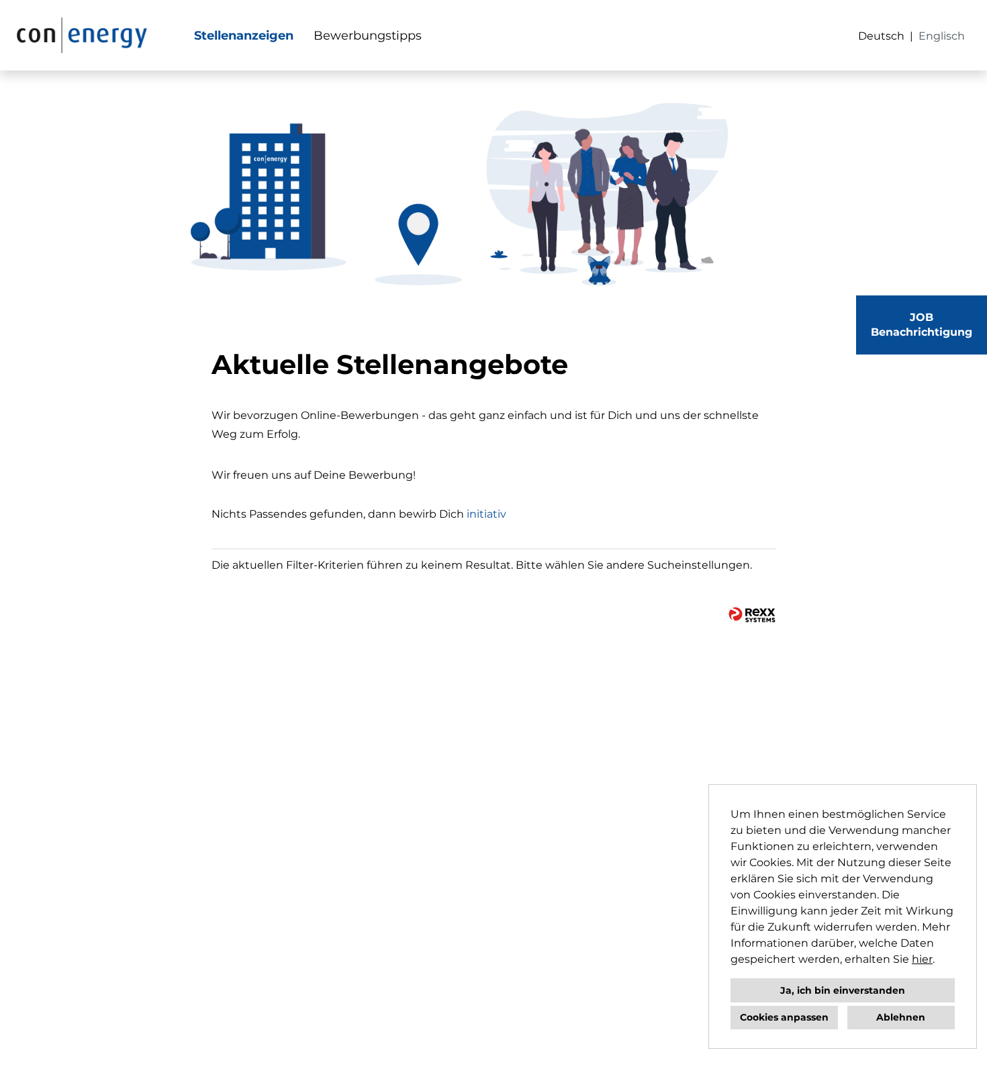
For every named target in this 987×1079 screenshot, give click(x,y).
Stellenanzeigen (243, 35)
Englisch (942, 36)
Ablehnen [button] (900, 1017)
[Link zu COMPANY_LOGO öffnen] (82, 35)
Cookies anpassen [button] (784, 1017)
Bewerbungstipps (368, 35)
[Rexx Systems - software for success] (751, 614)
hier (922, 959)
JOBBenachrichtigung (921, 324)
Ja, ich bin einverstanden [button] (842, 990)
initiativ (486, 514)
